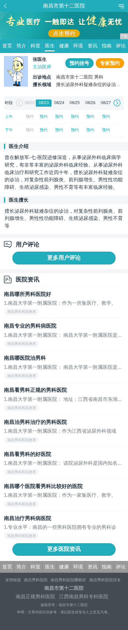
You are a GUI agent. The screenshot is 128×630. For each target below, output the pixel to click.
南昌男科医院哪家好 (68, 580)
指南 (107, 45)
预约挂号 (79, 63)
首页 (7, 45)
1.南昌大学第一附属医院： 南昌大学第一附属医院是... (62, 335)
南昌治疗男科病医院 (27, 518)
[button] (18, 103)
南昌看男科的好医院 (27, 454)
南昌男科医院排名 (105, 580)
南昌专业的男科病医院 (30, 326)
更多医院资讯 (64, 549)
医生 (50, 45)
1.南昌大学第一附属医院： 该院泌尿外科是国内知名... (62, 463)
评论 (121, 45)
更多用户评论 (64, 258)
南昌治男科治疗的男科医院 (35, 422)
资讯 (92, 45)
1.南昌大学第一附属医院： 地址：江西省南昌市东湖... (62, 399)
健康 (64, 45)
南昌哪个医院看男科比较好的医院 (43, 486)
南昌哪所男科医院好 (27, 294)
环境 (78, 45)
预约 (44, 116)
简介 (21, 45)
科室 (35, 45)
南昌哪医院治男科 (25, 358)
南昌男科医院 (36, 580)
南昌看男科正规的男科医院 (35, 390)
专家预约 (110, 63)
